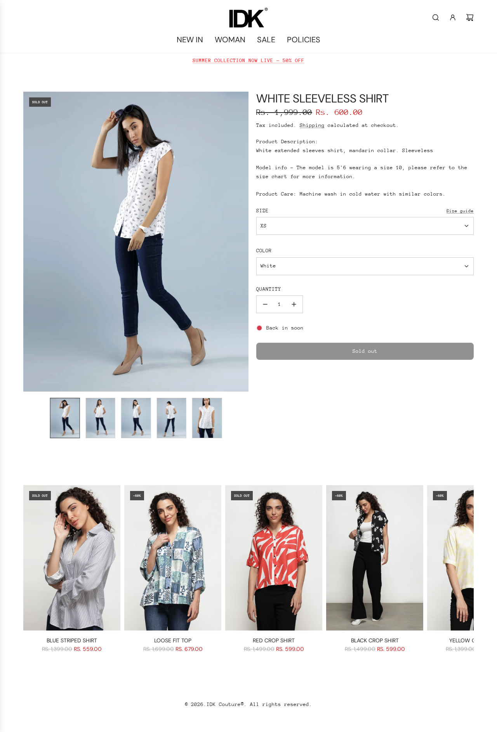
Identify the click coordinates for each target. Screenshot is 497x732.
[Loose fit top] (172, 558)
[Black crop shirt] (374, 558)
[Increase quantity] (293, 304)
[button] (29, 241)
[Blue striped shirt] (71, 558)
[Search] (435, 17)
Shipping (312, 125)
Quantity (268, 289)
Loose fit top (172, 640)
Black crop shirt (375, 640)
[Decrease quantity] (265, 304)
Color (264, 250)
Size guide (460, 210)
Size (262, 210)
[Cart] (469, 17)
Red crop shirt (274, 640)
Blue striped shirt (72, 640)
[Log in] (452, 17)
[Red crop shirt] (273, 558)
